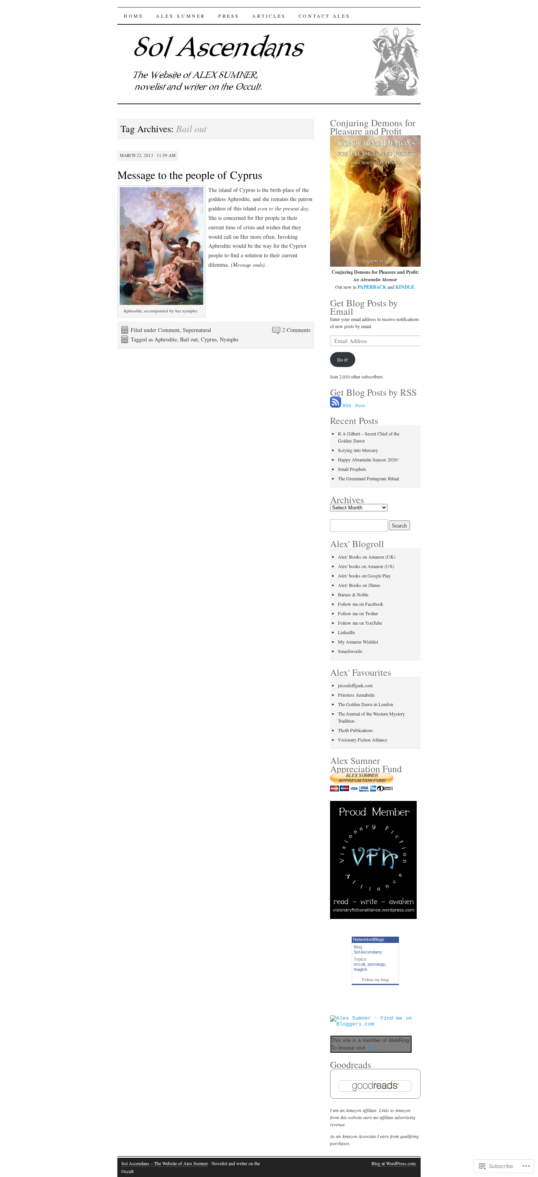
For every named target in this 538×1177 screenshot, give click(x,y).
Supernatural (197, 330)
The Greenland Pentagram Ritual (368, 478)
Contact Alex (325, 16)
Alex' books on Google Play (364, 575)
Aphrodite (165, 339)
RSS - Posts (354, 405)
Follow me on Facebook (360, 604)
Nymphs (229, 339)
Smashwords (350, 651)
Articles (269, 16)
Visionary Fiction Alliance (362, 739)
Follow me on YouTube (360, 623)
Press (228, 16)
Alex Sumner (181, 16)
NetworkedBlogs (368, 939)
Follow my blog (375, 980)
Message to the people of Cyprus (189, 174)
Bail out (189, 339)
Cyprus (209, 339)
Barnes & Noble (353, 594)
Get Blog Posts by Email (364, 307)
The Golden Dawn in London (365, 704)
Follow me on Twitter (358, 613)
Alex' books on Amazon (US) (366, 566)
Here (372, 1048)
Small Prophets (352, 469)
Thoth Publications (355, 730)
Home (133, 16)
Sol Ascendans (368, 952)
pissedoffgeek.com (355, 685)
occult (359, 964)
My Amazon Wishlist (358, 641)
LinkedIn (346, 632)
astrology (376, 964)
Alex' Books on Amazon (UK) (366, 556)
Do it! (342, 359)
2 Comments (296, 330)
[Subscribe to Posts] (335, 405)
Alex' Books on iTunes (359, 585)
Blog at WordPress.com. (394, 1163)
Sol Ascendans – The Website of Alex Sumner (164, 1163)
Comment (169, 330)
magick (360, 969)
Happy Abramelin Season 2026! (368, 459)
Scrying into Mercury (358, 450)
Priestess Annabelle (356, 695)
